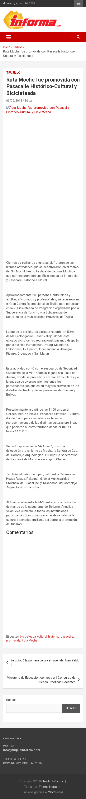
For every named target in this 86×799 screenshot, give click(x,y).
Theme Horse (48, 787)
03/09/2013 (14, 100)
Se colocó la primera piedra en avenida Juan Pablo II (45, 663)
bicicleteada (28, 636)
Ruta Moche (30, 640)
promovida (13, 640)
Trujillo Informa (53, 781)
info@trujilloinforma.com (21, 750)
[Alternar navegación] (8, 37)
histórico (53, 636)
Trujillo (13, 72)
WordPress (55, 792)
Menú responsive (78, 3)
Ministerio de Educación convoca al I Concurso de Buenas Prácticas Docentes (41, 680)
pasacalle (67, 636)
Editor (28, 100)
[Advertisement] (43, 207)
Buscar (11, 700)
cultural (42, 636)
